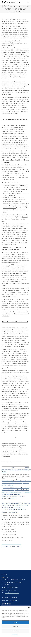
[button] (28, 607)
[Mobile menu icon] (28, 2)
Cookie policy (14, 634)
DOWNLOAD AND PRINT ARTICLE (11, 546)
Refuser (15, 626)
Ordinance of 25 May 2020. (10, 512)
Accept (15, 622)
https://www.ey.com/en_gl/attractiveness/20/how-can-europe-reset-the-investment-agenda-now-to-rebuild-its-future (16, 483)
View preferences (15, 631)
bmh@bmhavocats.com (12, 593)
